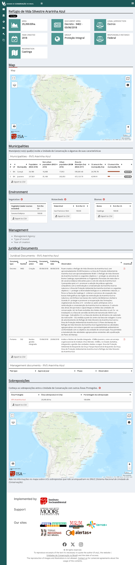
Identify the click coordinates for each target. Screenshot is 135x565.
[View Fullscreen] (14, 78)
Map (13, 70)
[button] (42, 3)
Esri (111, 139)
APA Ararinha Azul (18, 399)
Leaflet (102, 139)
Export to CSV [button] (19, 182)
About (26, 136)
